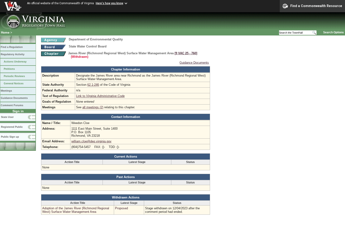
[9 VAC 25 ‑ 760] (186, 53)
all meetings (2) (92, 107)
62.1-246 (93, 84)
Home (5, 32)
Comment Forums (12, 105)
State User (7, 117)
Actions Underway (15, 61)
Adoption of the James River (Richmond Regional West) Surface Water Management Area (75, 210)
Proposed (121, 208)
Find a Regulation (12, 47)
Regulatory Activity (12, 54)
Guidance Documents (14, 98)
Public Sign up (10, 136)
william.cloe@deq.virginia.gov (91, 141)
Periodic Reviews (14, 76)
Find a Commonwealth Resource (316, 6)
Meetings (6, 90)
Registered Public (12, 126)
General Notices (13, 83)
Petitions (9, 68)
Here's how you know (109, 3)
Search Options (333, 32)
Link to (100, 96)
